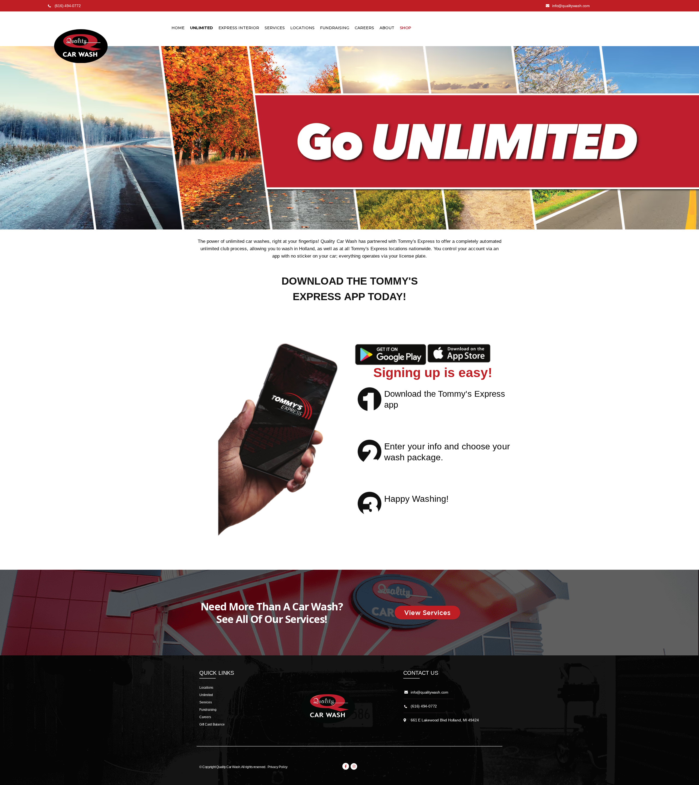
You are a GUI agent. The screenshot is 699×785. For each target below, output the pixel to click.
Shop (405, 27)
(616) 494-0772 (424, 706)
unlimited (201, 27)
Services (275, 27)
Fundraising (334, 27)
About (387, 27)
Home (178, 27)
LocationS (302, 27)
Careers (364, 27)
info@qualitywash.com (429, 692)
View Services (427, 612)
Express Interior (238, 27)
